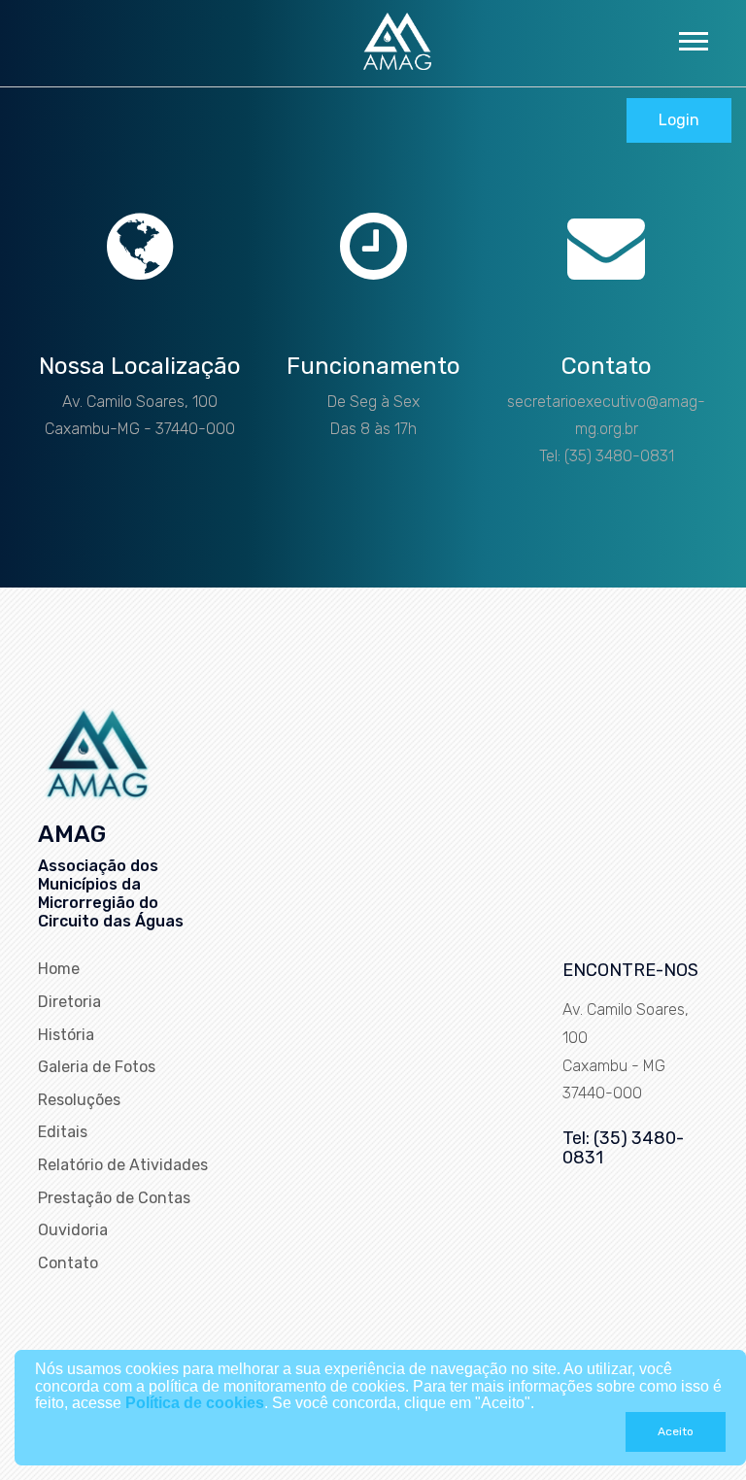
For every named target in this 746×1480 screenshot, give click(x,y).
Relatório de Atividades (123, 1165)
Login (679, 120)
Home (59, 968)
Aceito (676, 1431)
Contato (68, 1263)
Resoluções (79, 1100)
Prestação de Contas (114, 1198)
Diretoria (69, 1001)
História (66, 1035)
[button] (692, 37)
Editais (62, 1132)
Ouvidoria (73, 1230)
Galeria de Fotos (96, 1067)
